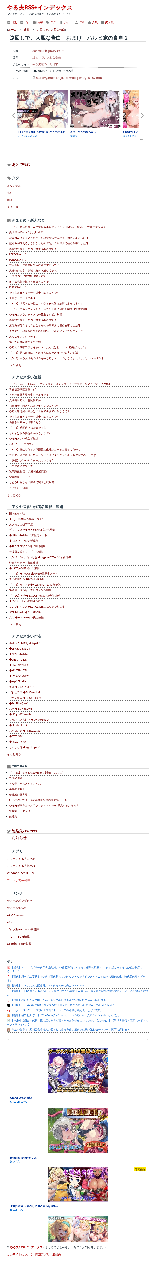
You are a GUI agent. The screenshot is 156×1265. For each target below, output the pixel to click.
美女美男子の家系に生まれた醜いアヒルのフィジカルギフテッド (47, 331)
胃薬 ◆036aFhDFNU (21, 687)
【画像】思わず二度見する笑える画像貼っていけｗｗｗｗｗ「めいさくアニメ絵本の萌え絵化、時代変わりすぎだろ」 (76, 978)
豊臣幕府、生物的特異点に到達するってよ (34, 265)
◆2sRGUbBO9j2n (19, 648)
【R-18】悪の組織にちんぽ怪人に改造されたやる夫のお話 (43, 353)
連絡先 (56, 1254)
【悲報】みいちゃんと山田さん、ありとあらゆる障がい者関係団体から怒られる (58, 1000)
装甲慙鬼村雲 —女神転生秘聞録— (29, 471)
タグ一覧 (12, 207)
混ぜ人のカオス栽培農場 (23, 563)
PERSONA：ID (17, 254)
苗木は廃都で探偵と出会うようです (30, 281)
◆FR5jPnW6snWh (20, 714)
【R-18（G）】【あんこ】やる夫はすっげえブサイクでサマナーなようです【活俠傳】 (60, 384)
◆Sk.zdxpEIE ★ (18, 725)
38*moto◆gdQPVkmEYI (48, 51)
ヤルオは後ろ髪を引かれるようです (30, 433)
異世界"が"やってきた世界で (26, 232)
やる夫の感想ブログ (19, 901)
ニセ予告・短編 (18, 488)
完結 (10, 193)
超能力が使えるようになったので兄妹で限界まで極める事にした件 (48, 238)
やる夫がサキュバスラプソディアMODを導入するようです (44, 805)
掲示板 (109, 22)
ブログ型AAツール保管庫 (23, 929)
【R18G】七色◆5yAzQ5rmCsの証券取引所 (34, 595)
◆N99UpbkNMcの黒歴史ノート (28, 535)
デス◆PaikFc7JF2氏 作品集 (25, 612)
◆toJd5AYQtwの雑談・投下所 (26, 519)
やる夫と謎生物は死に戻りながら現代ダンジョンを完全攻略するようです (52, 455)
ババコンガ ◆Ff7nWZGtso (24, 730)
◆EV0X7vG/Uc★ (19, 676)
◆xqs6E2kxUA (18, 681)
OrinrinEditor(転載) (19, 944)
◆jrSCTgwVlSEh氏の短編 (24, 568)
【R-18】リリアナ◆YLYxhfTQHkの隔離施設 (35, 584)
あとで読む (21, 164)
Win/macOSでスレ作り (22, 873)
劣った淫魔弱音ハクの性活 (25, 342)
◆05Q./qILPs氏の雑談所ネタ (26, 601)
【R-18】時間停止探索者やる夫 (27, 427)
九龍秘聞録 (15, 778)
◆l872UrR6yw (17, 741)
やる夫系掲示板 (17, 908)
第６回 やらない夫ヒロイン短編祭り (31, 590)
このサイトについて (19, 1254)
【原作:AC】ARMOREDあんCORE (28, 276)
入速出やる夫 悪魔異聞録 (25, 400)
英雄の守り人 (17, 789)
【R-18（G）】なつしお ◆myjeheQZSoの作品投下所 (40, 557)
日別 (14, 22)
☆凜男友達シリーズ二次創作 (26, 552)
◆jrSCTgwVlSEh (18, 665)
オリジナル (14, 185)
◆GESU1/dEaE (18, 659)
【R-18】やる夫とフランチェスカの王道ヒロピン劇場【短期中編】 (48, 309)
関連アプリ (42, 1254)
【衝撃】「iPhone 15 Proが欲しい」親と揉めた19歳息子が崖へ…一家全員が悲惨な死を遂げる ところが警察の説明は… (78, 992)
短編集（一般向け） (21, 811)
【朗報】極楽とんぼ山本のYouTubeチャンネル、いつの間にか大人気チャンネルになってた (64, 1015)
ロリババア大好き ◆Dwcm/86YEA (29, 719)
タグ (53, 22)
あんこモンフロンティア (23, 336)
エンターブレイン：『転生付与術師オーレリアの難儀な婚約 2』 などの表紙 (55, 1010)
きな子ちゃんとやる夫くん (25, 783)
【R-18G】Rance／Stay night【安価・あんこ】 (37, 772)
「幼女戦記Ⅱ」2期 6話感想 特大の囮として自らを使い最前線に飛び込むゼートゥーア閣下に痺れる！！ (71, 1029)
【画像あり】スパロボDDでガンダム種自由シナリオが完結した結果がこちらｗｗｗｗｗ (62, 1005)
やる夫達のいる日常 (45, 64)
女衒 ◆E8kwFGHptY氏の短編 (26, 617)
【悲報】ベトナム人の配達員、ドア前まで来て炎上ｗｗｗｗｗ (47, 985)
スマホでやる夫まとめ (21, 859)
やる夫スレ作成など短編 (23, 438)
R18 (9, 200)
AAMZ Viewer (16, 915)
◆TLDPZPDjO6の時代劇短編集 (27, 546)
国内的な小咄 (17, 513)
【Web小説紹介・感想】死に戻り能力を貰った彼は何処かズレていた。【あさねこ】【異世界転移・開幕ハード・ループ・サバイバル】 (77, 1022)
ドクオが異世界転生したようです (29, 394)
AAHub (11, 922)
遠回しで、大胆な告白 (46, 57)
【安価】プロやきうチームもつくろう (31, 460)
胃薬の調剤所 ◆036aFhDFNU (26, 579)
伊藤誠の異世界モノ (21, 794)
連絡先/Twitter (24, 830)
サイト (67, 22)
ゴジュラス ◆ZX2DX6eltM (24, 692)
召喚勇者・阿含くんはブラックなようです (34, 405)
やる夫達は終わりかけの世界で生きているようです (39, 411)
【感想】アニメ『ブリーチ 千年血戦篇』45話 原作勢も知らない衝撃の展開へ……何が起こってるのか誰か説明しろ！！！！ (75, 969)
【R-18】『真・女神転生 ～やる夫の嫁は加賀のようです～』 (46, 303)
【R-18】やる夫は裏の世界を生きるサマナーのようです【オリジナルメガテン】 (56, 358)
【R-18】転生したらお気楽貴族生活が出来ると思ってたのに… (45, 449)
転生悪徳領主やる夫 (21, 466)
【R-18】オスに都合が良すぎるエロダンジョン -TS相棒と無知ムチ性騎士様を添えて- (59, 227)
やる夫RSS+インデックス (40, 7)
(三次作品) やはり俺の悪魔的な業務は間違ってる (38, 800)
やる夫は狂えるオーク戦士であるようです (34, 292)
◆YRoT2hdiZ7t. (18, 670)
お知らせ (19, 837)
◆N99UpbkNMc (19, 654)
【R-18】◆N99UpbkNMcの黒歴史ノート (33, 573)
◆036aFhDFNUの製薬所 (23, 541)
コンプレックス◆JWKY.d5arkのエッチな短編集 (37, 606)
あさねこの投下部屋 (21, 524)
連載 (40, 22)
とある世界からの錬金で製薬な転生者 (31, 482)
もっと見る (14, 365)
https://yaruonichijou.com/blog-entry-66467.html (69, 78)
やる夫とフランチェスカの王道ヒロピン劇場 (35, 314)
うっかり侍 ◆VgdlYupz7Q (24, 747)
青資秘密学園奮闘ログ (22, 389)
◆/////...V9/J (16, 736)
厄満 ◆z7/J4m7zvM (20, 708)
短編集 (13, 816)
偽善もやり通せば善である (25, 422)
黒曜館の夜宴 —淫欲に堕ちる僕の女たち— (34, 249)
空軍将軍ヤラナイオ (21, 477)
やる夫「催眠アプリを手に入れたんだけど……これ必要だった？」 (48, 347)
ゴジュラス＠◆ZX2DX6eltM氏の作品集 (32, 530)
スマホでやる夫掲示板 (21, 866)
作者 (81, 22)
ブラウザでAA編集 (18, 880)
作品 (27, 22)
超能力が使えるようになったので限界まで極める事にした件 (44, 325)
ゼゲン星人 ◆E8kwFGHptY (25, 698)
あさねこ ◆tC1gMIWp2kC (24, 643)
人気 (94, 22)
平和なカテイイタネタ (22, 298)
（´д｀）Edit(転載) (18, 936)
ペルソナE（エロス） (21, 444)
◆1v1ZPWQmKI (18, 703)
